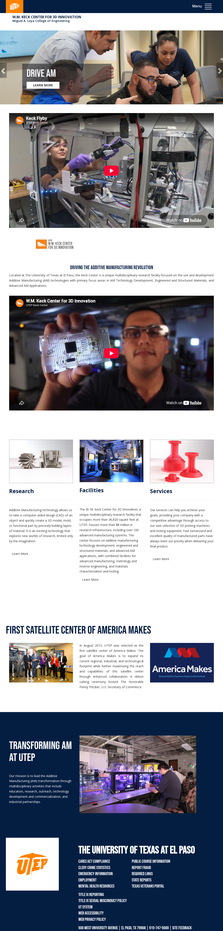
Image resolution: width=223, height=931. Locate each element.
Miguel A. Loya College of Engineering (41, 21)
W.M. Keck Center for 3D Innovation (46, 17)
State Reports (141, 880)
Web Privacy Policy (92, 919)
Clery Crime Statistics (94, 867)
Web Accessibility (91, 913)
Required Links (142, 873)
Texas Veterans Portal (148, 886)
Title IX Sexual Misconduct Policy (102, 900)
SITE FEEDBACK (182, 928)
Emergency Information (95, 873)
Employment (87, 880)
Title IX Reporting (91, 894)
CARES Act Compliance (94, 861)
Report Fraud (141, 867)
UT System (85, 907)
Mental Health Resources (96, 886)
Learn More (20, 554)
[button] (3, 70)
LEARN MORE (43, 85)
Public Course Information (151, 861)
